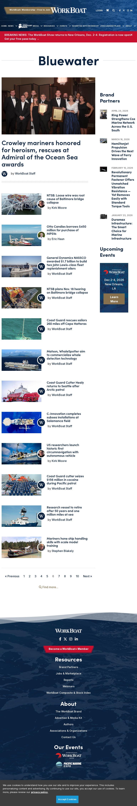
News (11, 26)
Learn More (114, 299)
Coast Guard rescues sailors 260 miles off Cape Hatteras (67, 322)
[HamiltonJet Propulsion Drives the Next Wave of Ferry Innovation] (103, 140)
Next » (87, 576)
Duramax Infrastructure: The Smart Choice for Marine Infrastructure (121, 228)
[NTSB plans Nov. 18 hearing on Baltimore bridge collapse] (21, 302)
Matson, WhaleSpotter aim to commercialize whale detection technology (66, 354)
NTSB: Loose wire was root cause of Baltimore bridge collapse (66, 198)
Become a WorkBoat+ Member (68, 648)
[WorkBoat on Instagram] (128, 10)
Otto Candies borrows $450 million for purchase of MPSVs (66, 230)
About (129, 26)
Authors (68, 724)
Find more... (50, 587)
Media (36, 26)
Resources (49, 26)
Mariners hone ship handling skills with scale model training (67, 542)
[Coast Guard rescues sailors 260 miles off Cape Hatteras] (21, 331)
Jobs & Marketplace (110, 26)
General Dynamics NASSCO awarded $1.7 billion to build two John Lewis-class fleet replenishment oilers (67, 262)
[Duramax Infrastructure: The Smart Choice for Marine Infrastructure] (103, 216)
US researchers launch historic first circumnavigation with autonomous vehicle (63, 450)
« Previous (12, 576)
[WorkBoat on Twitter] (124, 10)
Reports (68, 679)
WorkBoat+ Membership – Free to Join (29, 10)
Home (4, 26)
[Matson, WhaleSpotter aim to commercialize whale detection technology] (21, 362)
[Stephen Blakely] (41, 547)
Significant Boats (25, 29)
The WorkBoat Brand (68, 711)
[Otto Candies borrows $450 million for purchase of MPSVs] (21, 239)
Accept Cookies (67, 799)
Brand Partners (68, 667)
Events (63, 26)
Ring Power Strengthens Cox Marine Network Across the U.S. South (123, 122)
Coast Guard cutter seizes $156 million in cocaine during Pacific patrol (65, 479)
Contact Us (68, 737)
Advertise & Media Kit (68, 717)
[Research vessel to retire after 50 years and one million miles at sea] (21, 518)
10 (77, 576)
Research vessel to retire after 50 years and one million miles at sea (64, 510)
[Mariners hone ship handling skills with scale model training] (21, 551)
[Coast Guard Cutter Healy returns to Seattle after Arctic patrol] (21, 394)
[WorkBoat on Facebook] (120, 10)
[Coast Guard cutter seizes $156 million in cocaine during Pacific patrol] (21, 487)
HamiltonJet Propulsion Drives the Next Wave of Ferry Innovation (122, 151)
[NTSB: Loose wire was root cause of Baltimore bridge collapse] (21, 205)
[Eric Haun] (41, 235)
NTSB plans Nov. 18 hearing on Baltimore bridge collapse (67, 290)
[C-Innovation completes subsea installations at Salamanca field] (21, 423)
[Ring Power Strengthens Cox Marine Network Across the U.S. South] (103, 114)
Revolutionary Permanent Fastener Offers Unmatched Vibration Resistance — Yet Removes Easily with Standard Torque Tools (122, 189)
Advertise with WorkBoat (85, 26)
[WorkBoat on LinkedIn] (131, 10)
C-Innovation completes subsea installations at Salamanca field (64, 417)
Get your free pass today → (21, 38)
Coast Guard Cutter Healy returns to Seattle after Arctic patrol (65, 386)
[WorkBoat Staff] (4, 174)
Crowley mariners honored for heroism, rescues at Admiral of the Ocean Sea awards (41, 153)
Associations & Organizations (68, 730)
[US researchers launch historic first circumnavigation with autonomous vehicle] (21, 454)
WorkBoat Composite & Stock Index (68, 692)
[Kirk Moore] (41, 204)
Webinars (69, 686)
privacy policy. (39, 792)
